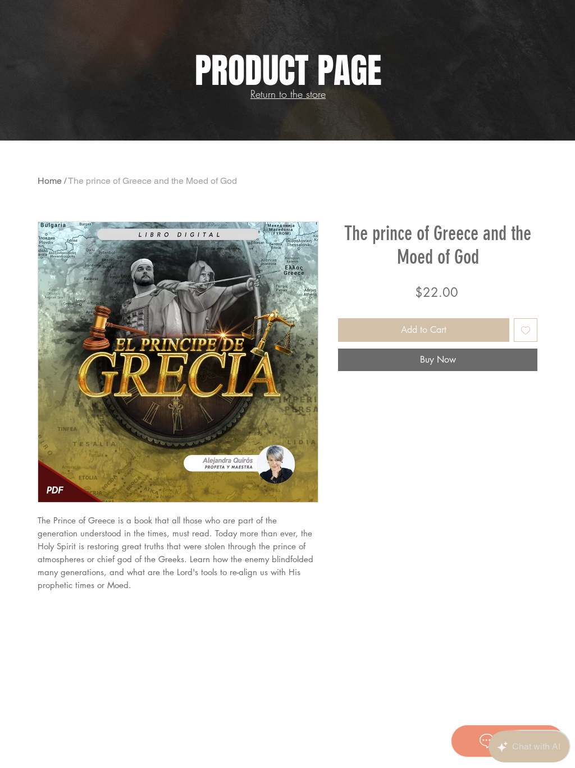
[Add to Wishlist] (525, 330)
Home (50, 180)
